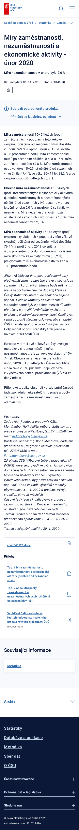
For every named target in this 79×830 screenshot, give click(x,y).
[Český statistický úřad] (13, 9)
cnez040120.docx (19, 545)
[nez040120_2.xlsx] (69, 594)
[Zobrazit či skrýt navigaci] (71, 22)
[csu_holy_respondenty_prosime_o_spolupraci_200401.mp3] (69, 620)
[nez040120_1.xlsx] (69, 574)
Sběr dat (12, 756)
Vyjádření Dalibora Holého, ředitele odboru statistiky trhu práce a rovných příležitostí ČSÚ (28, 617)
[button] (39, 779)
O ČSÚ (10, 765)
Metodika (13, 746)
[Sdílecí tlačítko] (8, 90)
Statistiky (45, 22)
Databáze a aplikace (23, 737)
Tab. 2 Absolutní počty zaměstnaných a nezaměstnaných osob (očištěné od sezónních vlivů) (28, 594)
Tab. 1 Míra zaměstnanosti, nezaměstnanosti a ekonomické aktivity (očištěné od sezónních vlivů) (28, 574)
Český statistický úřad (18, 22)
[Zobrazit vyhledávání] (61, 9)
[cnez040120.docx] (69, 543)
